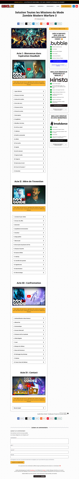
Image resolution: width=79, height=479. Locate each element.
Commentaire (13, 437)
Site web (12, 454)
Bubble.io (32, 6)
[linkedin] (74, 6)
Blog (58, 6)
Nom (11, 445)
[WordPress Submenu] (44, 6)
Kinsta (44, 470)
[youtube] (77, 6)
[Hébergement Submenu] (55, 6)
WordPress (40, 6)
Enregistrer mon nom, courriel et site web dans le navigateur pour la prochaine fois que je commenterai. (33, 459)
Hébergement (50, 6)
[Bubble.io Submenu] (36, 6)
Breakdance (32, 470)
